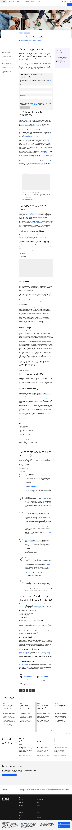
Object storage (22, 330)
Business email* (23, 95)
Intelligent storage (23, 664)
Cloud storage (27, 517)
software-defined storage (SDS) (40, 606)
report (26, 120)
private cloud (37, 541)
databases (47, 355)
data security (46, 154)
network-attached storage (24, 288)
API (27, 628)
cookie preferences (24, 824)
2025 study (28, 572)
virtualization (41, 625)
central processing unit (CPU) (36, 222)
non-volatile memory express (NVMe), (42, 489)
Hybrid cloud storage (29, 540)
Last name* (22, 90)
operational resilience (27, 136)
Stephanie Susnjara (24, 40)
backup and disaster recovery (35, 67)
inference (47, 567)
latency (35, 569)
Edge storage (27, 582)
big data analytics (48, 118)
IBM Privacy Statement (33, 104)
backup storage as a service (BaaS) (41, 526)
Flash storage (27, 475)
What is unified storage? (29, 357)
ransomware (40, 133)
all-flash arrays (46, 498)
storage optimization (31, 125)
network (32, 214)
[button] (67, 1)
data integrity (45, 160)
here (51, 825)
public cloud (43, 541)
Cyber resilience (25, 143)
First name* (22, 84)
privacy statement (24, 827)
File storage (21, 284)
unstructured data (46, 564)
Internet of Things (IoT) (37, 124)
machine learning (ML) (25, 124)
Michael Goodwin (32, 40)
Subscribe (23, 107)
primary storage (41, 234)
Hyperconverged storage (24, 652)
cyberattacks (26, 133)
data (44, 67)
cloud (45, 132)
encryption (38, 139)
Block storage (22, 307)
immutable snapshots (47, 162)
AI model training (39, 567)
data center (33, 586)
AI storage (27, 559)
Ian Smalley (39, 40)
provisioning (21, 633)
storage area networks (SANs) (30, 400)
